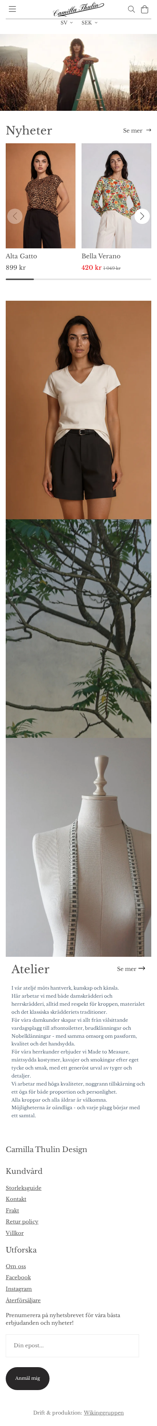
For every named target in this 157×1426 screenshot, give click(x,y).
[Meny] (12, 9)
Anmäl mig (27, 1378)
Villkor (15, 1233)
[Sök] (131, 9)
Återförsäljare (23, 1300)
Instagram (19, 1289)
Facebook (18, 1277)
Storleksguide (24, 1188)
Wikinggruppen (104, 1413)
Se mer (133, 130)
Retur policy (22, 1222)
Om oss (16, 1266)
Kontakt (16, 1199)
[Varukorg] (144, 9)
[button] (142, 216)
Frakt (12, 1210)
